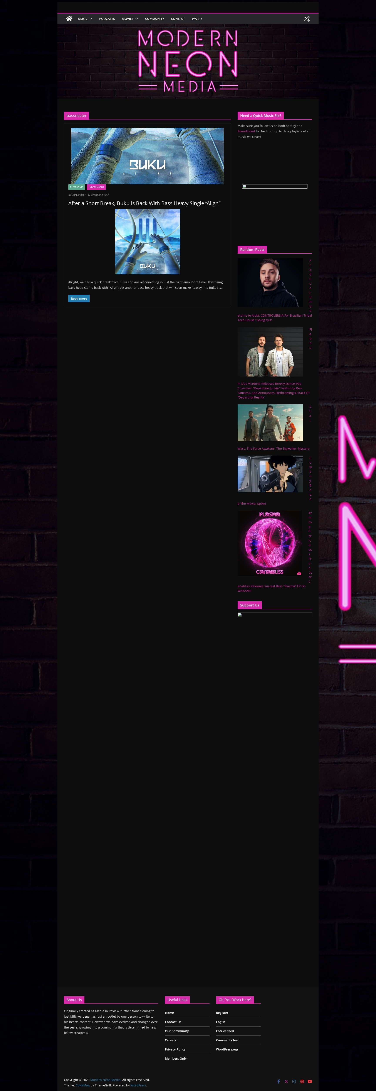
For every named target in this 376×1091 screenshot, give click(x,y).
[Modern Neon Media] (69, 19)
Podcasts (107, 19)
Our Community (177, 1031)
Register (222, 1013)
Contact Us (173, 1022)
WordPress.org (227, 1049)
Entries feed (225, 1031)
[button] (89, 19)
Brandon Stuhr (100, 195)
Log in (220, 1022)
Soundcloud (246, 131)
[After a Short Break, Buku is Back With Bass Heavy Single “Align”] (147, 156)
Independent (96, 187)
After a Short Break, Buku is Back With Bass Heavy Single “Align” (144, 203)
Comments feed (228, 1040)
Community (154, 19)
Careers (170, 1040)
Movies (127, 19)
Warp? (197, 19)
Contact (178, 19)
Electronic (76, 187)
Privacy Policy (175, 1049)
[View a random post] (307, 19)
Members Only (176, 1058)
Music (82, 19)
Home (169, 1013)
